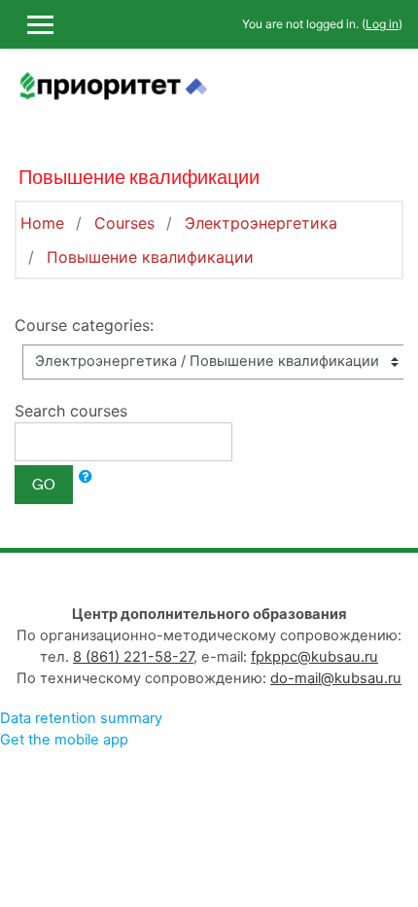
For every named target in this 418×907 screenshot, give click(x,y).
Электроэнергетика (261, 223)
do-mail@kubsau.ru (335, 678)
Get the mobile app (64, 739)
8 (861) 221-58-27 (133, 657)
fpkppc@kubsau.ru (314, 657)
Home (42, 223)
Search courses (71, 410)
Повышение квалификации (150, 257)
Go (43, 484)
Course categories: (84, 325)
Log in (382, 24)
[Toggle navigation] (389, 97)
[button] (85, 477)
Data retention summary (81, 718)
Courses (124, 223)
